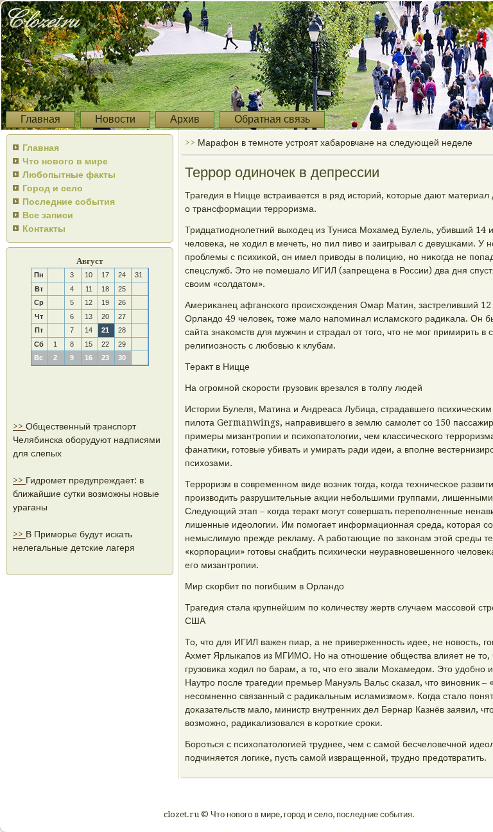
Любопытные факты (69, 174)
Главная (40, 119)
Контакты (43, 228)
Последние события (68, 201)
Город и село (52, 188)
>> (19, 426)
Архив (185, 119)
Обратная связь (272, 119)
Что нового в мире (65, 161)
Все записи (47, 215)
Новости (115, 119)
